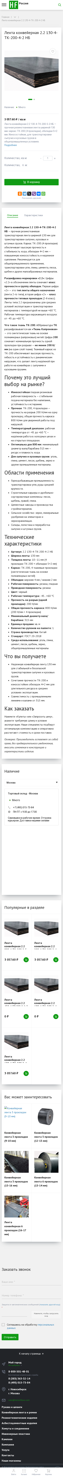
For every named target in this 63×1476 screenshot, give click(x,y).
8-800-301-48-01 (18, 1371)
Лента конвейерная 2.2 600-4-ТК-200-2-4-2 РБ (16, 1061)
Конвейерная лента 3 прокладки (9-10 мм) (16, 1136)
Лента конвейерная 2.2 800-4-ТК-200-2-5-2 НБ (16, 948)
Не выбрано (14, 1365)
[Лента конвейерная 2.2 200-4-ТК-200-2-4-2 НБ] (46, 927)
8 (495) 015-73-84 (19, 1382)
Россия (23, 3)
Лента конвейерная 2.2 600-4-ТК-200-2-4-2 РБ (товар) (45, 1004)
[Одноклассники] (20, 194)
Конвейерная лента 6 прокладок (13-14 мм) (46, 1181)
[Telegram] (25, 194)
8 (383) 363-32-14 (19, 1378)
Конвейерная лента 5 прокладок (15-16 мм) (16, 1181)
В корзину (33, 182)
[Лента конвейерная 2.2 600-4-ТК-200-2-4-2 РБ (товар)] (46, 984)
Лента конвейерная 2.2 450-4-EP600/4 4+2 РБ (16, 1004)
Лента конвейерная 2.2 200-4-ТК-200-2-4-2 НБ (45, 948)
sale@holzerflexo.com (19, 1400)
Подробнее (10, 145)
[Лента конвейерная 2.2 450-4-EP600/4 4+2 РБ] (16, 984)
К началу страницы (30, 1353)
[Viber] (34, 194)
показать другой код (50, 1304)
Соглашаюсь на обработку (30, 1326)
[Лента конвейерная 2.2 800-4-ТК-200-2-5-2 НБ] (16, 927)
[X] (29, 194)
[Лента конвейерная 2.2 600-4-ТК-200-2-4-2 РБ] (16, 1041)
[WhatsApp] (43, 194)
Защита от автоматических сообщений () (31, 1306)
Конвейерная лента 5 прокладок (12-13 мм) (46, 1136)
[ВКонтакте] (39, 194)
